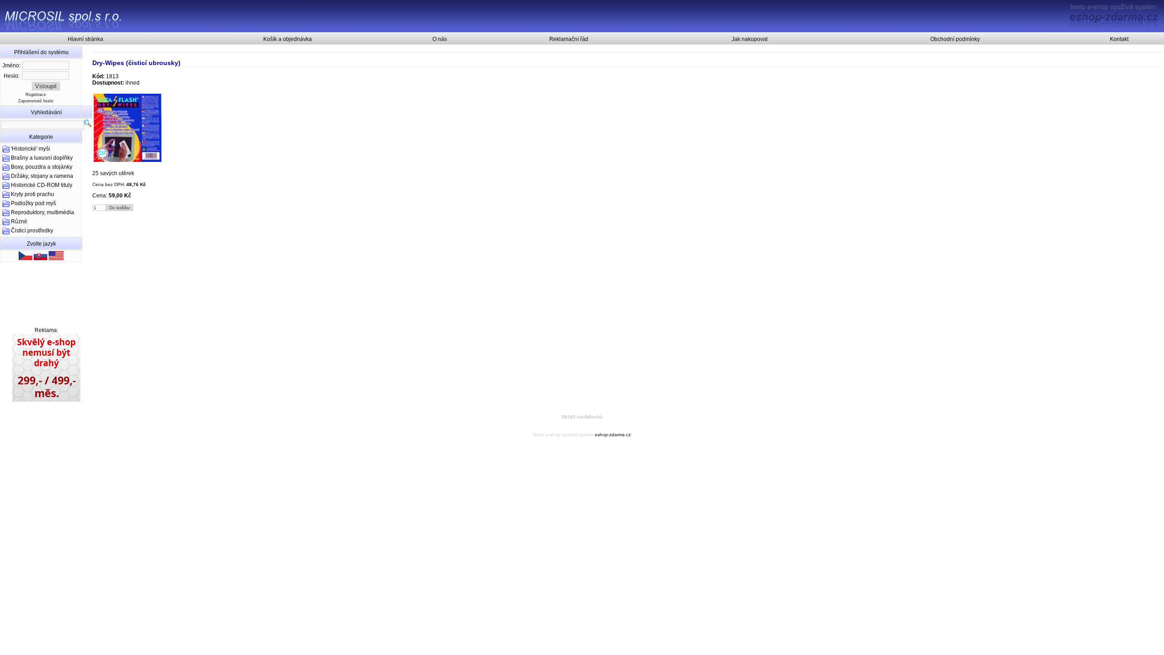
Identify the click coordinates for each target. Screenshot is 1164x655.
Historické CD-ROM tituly (41, 185)
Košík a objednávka (287, 39)
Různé (19, 221)
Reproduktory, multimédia (42, 212)
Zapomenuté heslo (35, 101)
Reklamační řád (568, 39)
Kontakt (1119, 39)
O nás (439, 39)
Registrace (35, 94)
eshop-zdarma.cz (613, 434)
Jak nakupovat (750, 39)
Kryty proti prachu (32, 194)
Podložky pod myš (33, 203)
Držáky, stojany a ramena (42, 176)
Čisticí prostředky (32, 230)
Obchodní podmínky (955, 39)
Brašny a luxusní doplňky (42, 158)
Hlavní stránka (85, 39)
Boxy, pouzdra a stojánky (41, 167)
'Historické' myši (30, 149)
